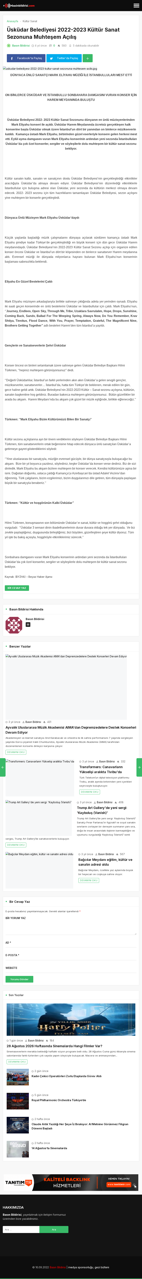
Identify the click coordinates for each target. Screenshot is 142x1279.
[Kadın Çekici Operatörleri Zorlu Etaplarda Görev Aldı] (18, 1076)
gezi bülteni (102, 1267)
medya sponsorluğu (80, 1267)
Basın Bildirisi (21, 45)
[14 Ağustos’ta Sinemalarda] (18, 1148)
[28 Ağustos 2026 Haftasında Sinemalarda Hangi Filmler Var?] (71, 1019)
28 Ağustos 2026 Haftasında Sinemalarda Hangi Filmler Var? (54, 1046)
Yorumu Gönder (19, 979)
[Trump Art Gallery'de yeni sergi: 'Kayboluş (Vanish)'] (39, 818)
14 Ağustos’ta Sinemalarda (49, 1148)
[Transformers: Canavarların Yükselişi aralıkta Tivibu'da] (40, 777)
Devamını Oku (16, 752)
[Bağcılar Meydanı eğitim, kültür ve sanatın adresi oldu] (39, 870)
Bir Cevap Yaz (17, 588)
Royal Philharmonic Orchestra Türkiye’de (59, 1100)
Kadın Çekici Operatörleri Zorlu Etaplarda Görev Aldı (66, 1076)
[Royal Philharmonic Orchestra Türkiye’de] (18, 1100)
